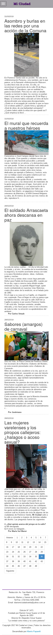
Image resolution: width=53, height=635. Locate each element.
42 (36, 561)
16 (7, 547)
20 (30, 547)
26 (24, 552)
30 (7, 556)
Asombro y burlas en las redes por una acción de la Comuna (25, 26)
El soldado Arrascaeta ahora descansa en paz (26, 215)
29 (42, 552)
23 (7, 552)
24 (13, 552)
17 (13, 547)
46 (19, 566)
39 (19, 561)
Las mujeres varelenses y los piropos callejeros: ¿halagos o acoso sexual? (22, 432)
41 (30, 561)
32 (19, 556)
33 (24, 556)
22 (42, 547)
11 (22, 542)
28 (36, 552)
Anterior (9, 537)
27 (30, 552)
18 (19, 547)
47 (24, 566)
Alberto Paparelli (34, 631)
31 (13, 556)
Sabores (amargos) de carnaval (23, 326)
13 (34, 542)
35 (36, 556)
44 (7, 566)
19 (24, 547)
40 (24, 561)
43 (42, 561)
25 (19, 552)
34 (30, 556)
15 (45, 542)
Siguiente (10, 571)
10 (17, 542)
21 (36, 547)
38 (13, 561)
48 (30, 566)
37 (7, 561)
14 (39, 542)
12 (28, 542)
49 (36, 566)
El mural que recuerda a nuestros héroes (26, 125)
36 (42, 556)
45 (13, 566)
